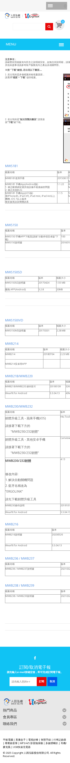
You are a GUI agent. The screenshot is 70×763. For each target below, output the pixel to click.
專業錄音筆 (11, 743)
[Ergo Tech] (35, 15)
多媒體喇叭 (52, 743)
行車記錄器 (59, 739)
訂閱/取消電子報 (35, 667)
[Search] (49, 26)
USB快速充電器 (22, 747)
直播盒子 (21, 739)
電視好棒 (33, 739)
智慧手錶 (46, 739)
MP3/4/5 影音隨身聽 (31, 743)
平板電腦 (8, 739)
